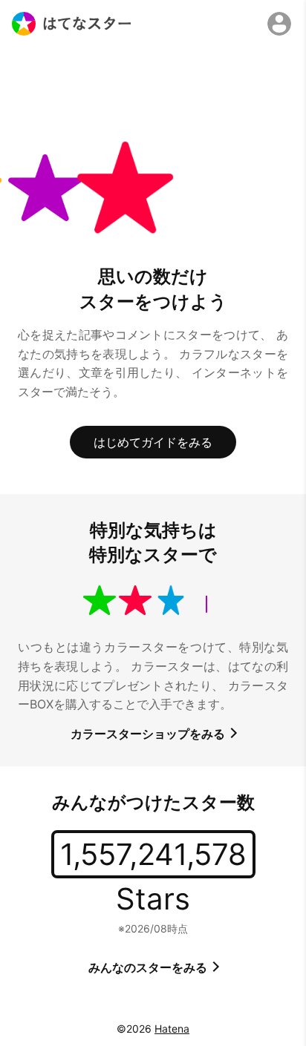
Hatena (171, 1028)
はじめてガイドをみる (153, 442)
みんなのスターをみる (149, 967)
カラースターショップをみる (149, 733)
